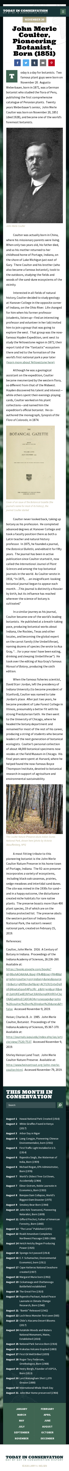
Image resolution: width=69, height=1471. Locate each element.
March (21, 1414)
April (47, 1414)
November (22, 1438)
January (21, 1409)
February (47, 1409)
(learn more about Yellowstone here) (30, 362)
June (47, 1420)
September (21, 1432)
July (22, 1426)
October (47, 1432)
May (21, 1420)
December (47, 1438)
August (47, 1426)
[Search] (60, 1105)
